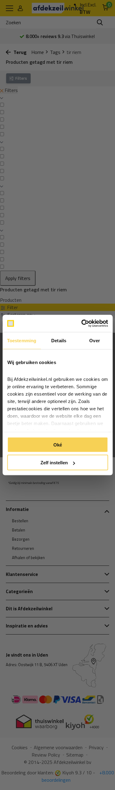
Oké (57, 444)
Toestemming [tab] (21, 340)
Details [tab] (58, 340)
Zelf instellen (54, 462)
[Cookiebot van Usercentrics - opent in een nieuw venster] (82, 324)
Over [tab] (94, 340)
